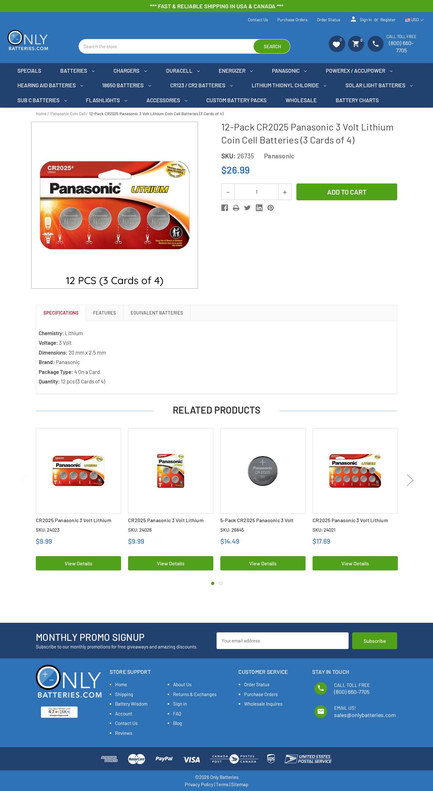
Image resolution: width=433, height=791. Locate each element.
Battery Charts (357, 100)
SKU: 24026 (140, 530)
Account (123, 713)
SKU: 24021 (324, 530)
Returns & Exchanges (195, 694)
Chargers (126, 70)
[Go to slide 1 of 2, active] (212, 583)
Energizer (232, 70)
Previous (23, 480)
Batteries (74, 70)
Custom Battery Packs (236, 100)
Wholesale (301, 100)
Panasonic (286, 70)
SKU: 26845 (232, 530)
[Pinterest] (270, 207)
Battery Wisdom (131, 704)
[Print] (236, 207)
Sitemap (239, 784)
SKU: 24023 (48, 530)
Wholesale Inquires (263, 704)
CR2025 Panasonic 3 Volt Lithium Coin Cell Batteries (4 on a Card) (166, 523)
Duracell (179, 70)
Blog (177, 723)
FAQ (177, 713)
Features (104, 313)
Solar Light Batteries (376, 85)
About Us (182, 684)
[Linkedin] (259, 207)
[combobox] (184, 46)
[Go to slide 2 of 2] (220, 583)
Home (121, 684)
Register (388, 19)
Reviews (123, 733)
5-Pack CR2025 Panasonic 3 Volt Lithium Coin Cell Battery (257, 523)
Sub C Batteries (39, 100)
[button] (337, 44)
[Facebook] (224, 207)
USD (415, 19)
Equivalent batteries (157, 313)
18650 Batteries (123, 85)
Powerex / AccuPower (356, 70)
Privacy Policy (199, 784)
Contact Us (258, 19)
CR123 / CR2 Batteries (198, 85)
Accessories (163, 100)
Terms (222, 784)
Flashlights (103, 100)
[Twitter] (247, 207)
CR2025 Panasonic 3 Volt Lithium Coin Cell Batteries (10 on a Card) (350, 523)
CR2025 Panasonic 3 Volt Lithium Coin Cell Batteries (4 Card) (73, 523)
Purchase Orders (292, 19)
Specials (29, 70)
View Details (78, 563)
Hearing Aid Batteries (47, 85)
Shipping (124, 694)
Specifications (61, 313)
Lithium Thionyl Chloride (286, 85)
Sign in (361, 19)
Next (410, 480)
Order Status (328, 19)
